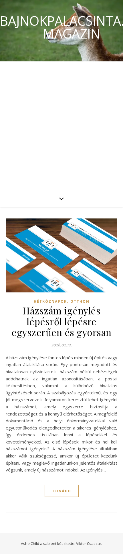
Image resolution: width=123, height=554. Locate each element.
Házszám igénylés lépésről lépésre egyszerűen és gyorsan (61, 321)
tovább (61, 490)
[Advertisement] (61, 125)
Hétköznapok (50, 301)
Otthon (80, 301)
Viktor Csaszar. (89, 543)
